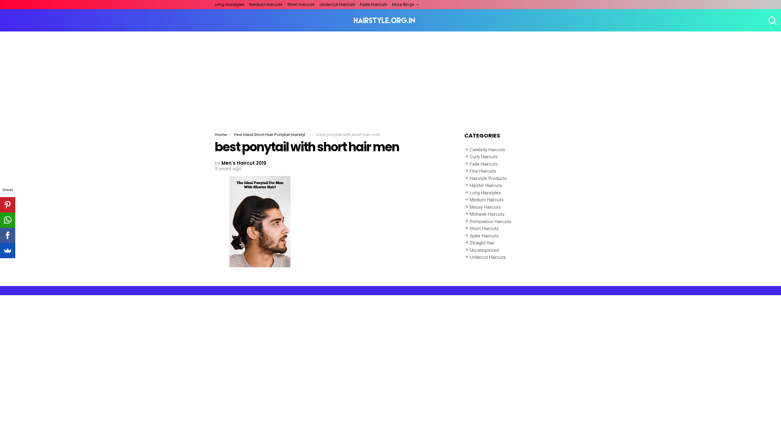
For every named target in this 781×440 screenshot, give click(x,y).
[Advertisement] (390, 77)
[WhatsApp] (7, 220)
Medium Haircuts (266, 4)
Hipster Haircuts (486, 185)
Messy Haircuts (485, 207)
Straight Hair (482, 243)
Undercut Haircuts (337, 4)
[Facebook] (7, 235)
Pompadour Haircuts (490, 221)
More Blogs (403, 4)
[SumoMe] (7, 250)
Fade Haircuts (373, 4)
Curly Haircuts (484, 157)
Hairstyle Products (488, 178)
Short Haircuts (301, 4)
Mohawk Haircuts (487, 214)
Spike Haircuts (484, 236)
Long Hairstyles (229, 4)
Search (771, 20)
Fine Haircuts (483, 171)
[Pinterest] (7, 204)
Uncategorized (484, 250)
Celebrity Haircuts (487, 149)
